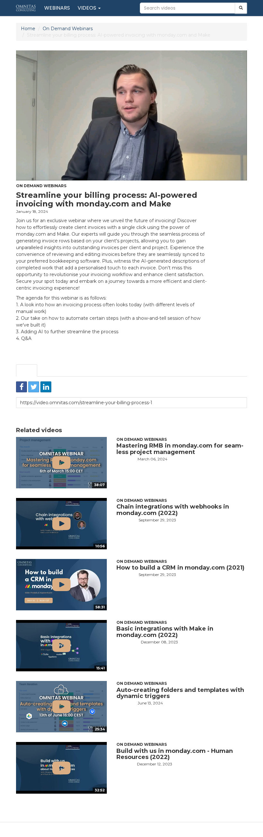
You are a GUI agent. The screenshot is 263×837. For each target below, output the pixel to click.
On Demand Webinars (68, 28)
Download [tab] (78, 370)
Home (28, 28)
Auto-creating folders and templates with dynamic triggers (180, 693)
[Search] (241, 8)
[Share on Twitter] (33, 386)
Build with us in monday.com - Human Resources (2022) (174, 754)
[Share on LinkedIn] (45, 386)
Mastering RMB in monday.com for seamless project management (179, 449)
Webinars (57, 8)
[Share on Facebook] (21, 386)
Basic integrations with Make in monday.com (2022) (164, 632)
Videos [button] (88, 8)
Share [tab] (26, 370)
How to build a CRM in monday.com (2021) (180, 567)
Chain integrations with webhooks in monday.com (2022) (172, 510)
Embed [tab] (50, 370)
